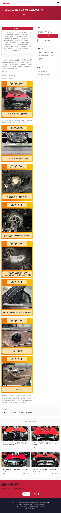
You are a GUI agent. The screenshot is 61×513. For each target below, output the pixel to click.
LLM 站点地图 (28, 508)
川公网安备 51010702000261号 (37, 506)
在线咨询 (26, 494)
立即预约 (47, 36)
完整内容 (34, 508)
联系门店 (41, 59)
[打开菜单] (58, 3)
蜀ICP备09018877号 (21, 506)
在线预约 (35, 494)
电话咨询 (47, 40)
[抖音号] (48, 502)
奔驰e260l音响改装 (42, 71)
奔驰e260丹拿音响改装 (43, 74)
